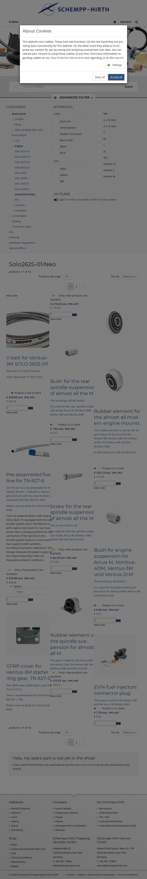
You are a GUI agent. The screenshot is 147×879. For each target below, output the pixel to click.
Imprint (118, 57)
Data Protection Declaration (67, 57)
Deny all (100, 77)
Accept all (116, 77)
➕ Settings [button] (114, 65)
